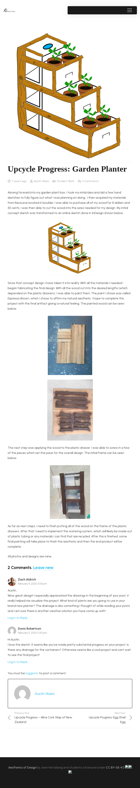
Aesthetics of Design (22, 767)
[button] (129, 10)
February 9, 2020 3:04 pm (32, 583)
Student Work (65, 181)
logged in (32, 673)
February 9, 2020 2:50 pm (32, 632)
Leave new (43, 567)
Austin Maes (41, 181)
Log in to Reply (18, 618)
